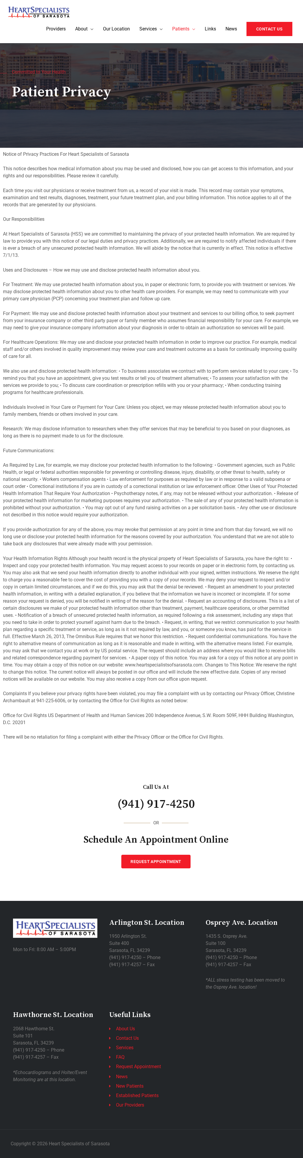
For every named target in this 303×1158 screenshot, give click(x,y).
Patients (180, 29)
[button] (269, 29)
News (231, 29)
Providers (56, 29)
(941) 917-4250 (156, 804)
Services (148, 29)
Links (210, 29)
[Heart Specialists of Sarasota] (38, 11)
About (81, 29)
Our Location (116, 29)
